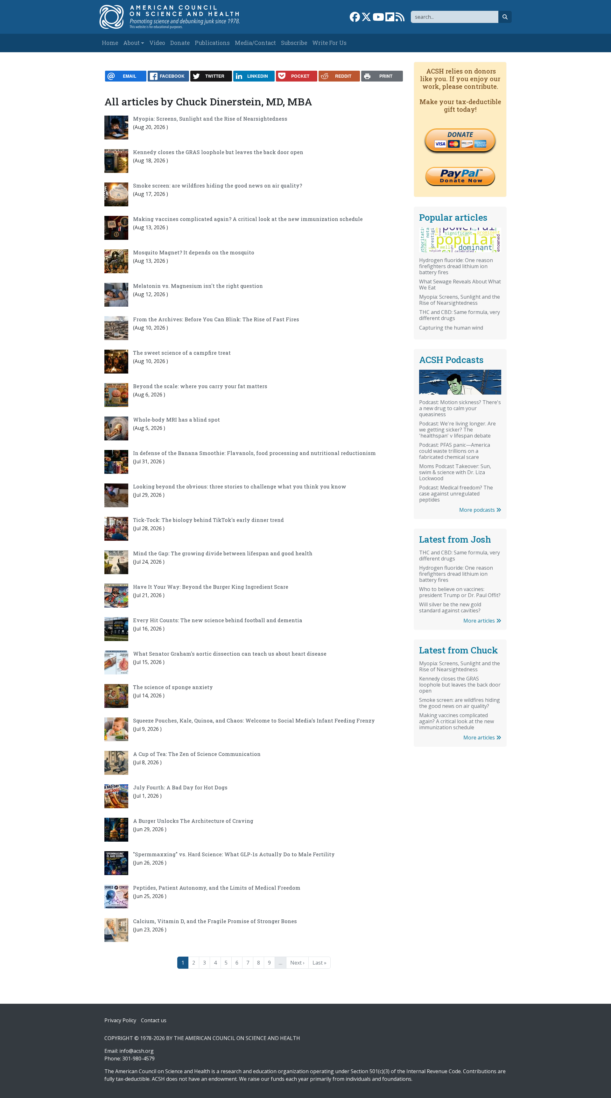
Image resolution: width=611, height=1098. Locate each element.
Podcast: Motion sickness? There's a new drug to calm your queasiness (460, 408)
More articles (479, 620)
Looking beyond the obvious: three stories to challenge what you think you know (239, 486)
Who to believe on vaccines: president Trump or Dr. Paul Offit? (460, 592)
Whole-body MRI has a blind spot (176, 419)
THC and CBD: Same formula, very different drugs (459, 315)
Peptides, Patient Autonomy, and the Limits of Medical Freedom (216, 887)
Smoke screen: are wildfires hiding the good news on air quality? (217, 185)
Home (110, 42)
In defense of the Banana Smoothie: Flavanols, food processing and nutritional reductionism (254, 453)
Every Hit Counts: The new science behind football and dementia (217, 620)
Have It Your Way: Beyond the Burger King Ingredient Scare (210, 586)
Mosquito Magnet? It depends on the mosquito (193, 252)
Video (157, 42)
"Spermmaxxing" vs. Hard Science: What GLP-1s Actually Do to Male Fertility (234, 854)
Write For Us (329, 42)
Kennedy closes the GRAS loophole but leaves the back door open (218, 152)
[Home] (176, 17)
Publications (212, 42)
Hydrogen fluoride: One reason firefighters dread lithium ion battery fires (456, 266)
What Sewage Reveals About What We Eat (460, 284)
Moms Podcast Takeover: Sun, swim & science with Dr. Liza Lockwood (455, 472)
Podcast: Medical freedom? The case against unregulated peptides (456, 493)
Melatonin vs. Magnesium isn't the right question (198, 285)
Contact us (153, 1020)
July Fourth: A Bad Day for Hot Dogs (180, 787)
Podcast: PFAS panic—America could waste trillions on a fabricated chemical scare (454, 450)
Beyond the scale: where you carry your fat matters (200, 386)
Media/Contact (255, 42)
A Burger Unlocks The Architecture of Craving (193, 820)
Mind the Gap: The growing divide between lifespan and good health (223, 553)
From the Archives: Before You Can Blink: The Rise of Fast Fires (216, 319)
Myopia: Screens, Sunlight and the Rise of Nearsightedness (210, 118)
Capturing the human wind (451, 327)
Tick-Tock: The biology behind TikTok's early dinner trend (208, 520)
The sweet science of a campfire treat (182, 352)
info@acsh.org (136, 1050)
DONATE (460, 134)
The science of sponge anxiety (173, 687)
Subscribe (294, 42)
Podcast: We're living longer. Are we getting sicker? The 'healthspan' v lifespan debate (457, 429)
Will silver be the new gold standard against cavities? (450, 607)
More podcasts (477, 509)
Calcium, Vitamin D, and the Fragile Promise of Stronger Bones (215, 921)
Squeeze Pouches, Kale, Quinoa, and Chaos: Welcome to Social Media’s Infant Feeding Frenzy (254, 720)
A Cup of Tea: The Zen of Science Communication (197, 754)
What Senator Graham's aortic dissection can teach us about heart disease (230, 653)
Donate (180, 42)
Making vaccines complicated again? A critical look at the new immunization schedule (248, 219)
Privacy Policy (120, 1020)
